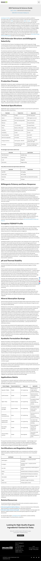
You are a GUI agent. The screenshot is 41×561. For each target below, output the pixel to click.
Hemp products (32, 547)
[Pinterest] (39, 281)
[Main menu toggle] (39, 2)
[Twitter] (39, 279)
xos (28, 12)
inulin (29, 20)
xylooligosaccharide (16, 515)
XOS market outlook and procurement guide (10, 509)
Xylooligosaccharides (5, 18)
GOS (25, 20)
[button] (20, 535)
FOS (12, 20)
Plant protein (35, 549)
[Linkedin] (39, 283)
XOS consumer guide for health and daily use (10, 507)
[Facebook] (39, 277)
